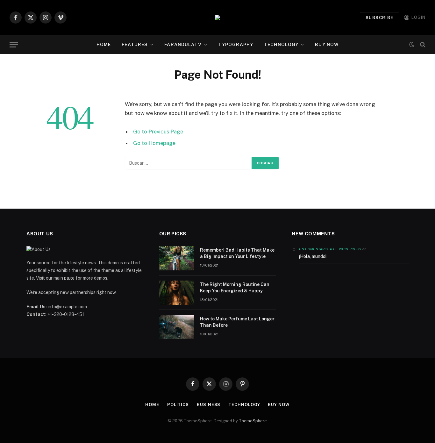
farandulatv (182, 44)
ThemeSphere (253, 420)
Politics (178, 404)
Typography (235, 44)
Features (135, 44)
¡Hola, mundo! (312, 256)
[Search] (422, 45)
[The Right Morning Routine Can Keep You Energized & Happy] (176, 293)
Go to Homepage (154, 143)
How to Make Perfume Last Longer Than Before (237, 322)
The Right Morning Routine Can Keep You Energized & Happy (234, 287)
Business (208, 404)
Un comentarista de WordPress (330, 249)
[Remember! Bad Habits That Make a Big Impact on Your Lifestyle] (176, 258)
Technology (281, 44)
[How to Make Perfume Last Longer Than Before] (176, 327)
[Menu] (14, 45)
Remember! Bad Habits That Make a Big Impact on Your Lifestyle (237, 253)
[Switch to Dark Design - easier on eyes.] (412, 45)
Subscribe (380, 17)
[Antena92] (217, 17)
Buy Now (327, 44)
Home (103, 44)
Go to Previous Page (158, 131)
